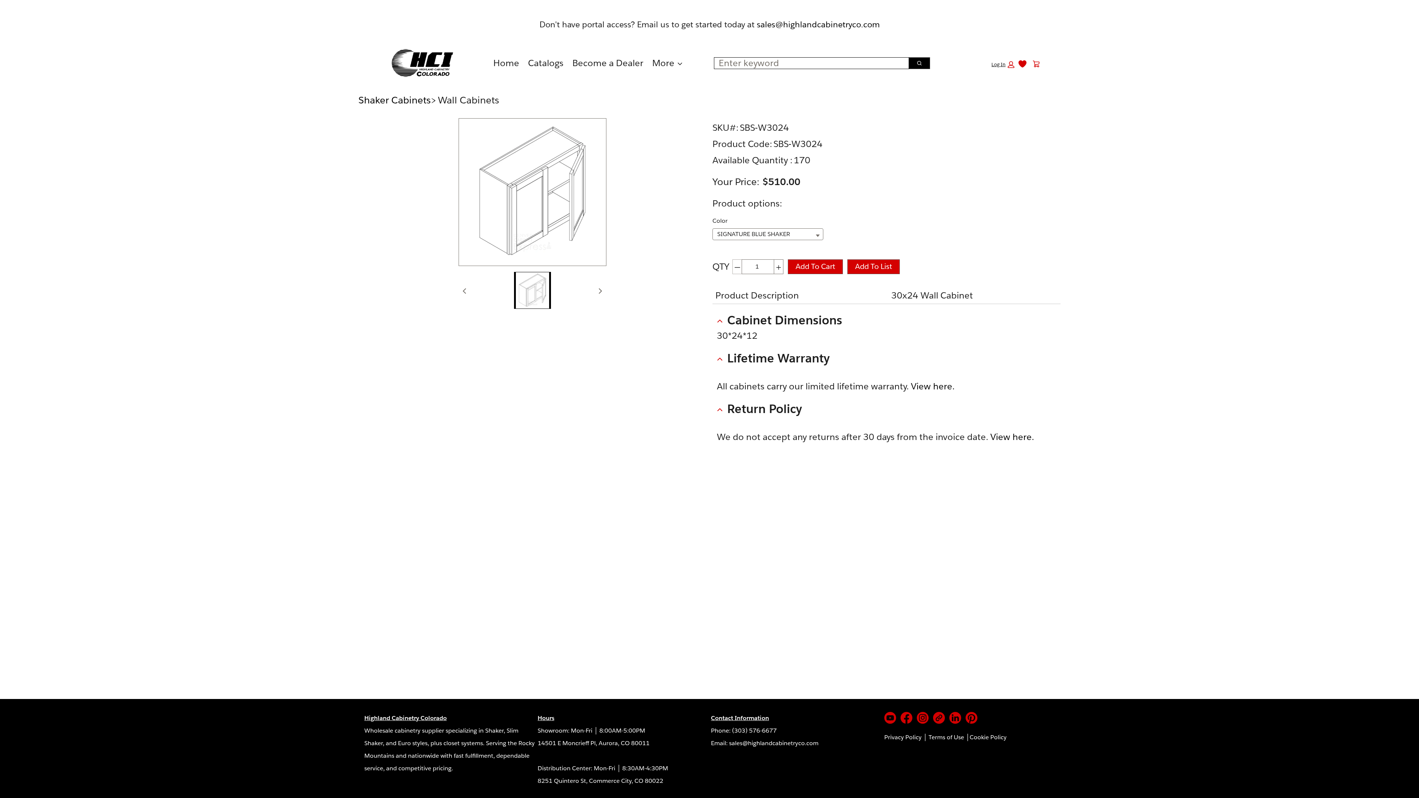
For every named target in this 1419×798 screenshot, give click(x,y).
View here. (932, 386)
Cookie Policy (988, 737)
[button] (1002, 64)
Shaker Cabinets (394, 100)
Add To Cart (815, 266)
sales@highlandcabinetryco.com (818, 24)
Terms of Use (946, 737)
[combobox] (808, 63)
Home (506, 63)
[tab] (532, 290)
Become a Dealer (607, 63)
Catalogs (546, 63)
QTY (720, 266)
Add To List (873, 266)
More (663, 63)
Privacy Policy (903, 737)
